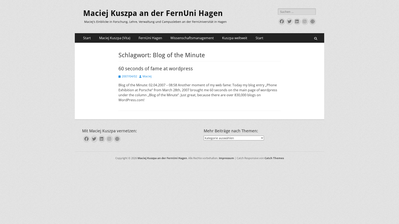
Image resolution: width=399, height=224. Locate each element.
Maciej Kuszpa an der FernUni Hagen (153, 13)
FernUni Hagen (150, 38)
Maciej (147, 76)
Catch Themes (274, 158)
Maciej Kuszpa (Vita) (114, 38)
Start (87, 38)
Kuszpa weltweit (234, 38)
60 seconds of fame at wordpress (155, 69)
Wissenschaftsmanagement (192, 38)
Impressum (226, 158)
